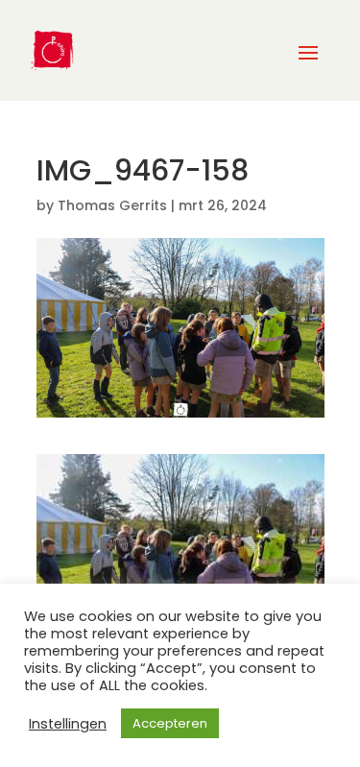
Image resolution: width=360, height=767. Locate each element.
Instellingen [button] (68, 723)
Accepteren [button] (169, 723)
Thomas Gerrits (112, 205)
